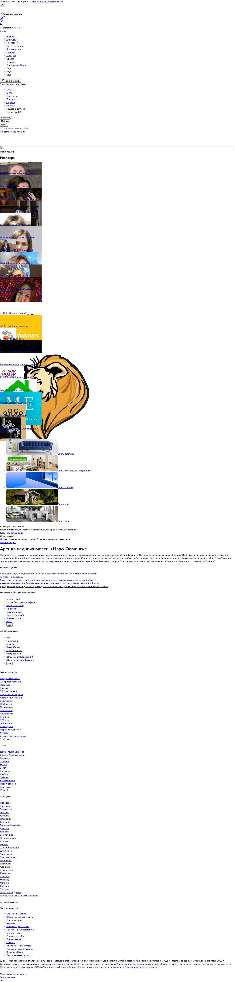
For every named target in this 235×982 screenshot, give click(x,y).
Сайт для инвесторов (17, 955)
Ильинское (5, 818)
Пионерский (6, 707)
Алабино (4, 774)
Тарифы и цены (14, 932)
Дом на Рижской (15, 615)
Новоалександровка (10, 892)
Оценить (10, 102)
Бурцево (4, 831)
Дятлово (4, 828)
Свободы (4, 739)
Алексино (5, 866)
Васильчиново (7, 780)
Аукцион (10, 923)
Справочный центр (16, 913)
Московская (6, 710)
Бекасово (11, 608)
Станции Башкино (9, 847)
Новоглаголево (8, 837)
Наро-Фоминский (9, 908)
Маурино (4, 882)
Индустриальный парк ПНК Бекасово (19, 895)
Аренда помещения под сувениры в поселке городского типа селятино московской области (48, 573)
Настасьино (6, 860)
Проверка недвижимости (19, 948)
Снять (9, 92)
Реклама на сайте (15, 936)
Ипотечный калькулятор (19, 945)
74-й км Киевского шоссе (13, 736)
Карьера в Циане (15, 952)
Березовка (5, 786)
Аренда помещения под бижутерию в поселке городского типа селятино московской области (49, 583)
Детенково (5, 873)
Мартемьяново (8, 857)
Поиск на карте (14, 920)
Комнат (5, 121)
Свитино (4, 761)
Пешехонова (6, 713)
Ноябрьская (6, 703)
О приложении (8, 977)
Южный (4, 790)
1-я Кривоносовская (10, 681)
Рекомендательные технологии (141, 967)
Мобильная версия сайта (13, 973)
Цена (4, 124)
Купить (10, 89)
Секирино (5, 821)
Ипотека (10, 52)
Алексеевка (6, 853)
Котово (3, 764)
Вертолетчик (6, 869)
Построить (12, 99)
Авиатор (10, 643)
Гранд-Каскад (13, 647)
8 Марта (4, 719)
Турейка (4, 844)
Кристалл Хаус (14, 650)
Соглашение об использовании (47, 1)
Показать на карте (9, 131)
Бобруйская (6, 700)
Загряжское (6, 809)
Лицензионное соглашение (131, 963)
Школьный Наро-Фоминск (20, 659)
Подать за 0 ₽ (13, 111)
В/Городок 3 (6, 726)
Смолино (4, 889)
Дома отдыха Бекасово (12, 751)
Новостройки (13, 42)
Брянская (5, 687)
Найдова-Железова (10, 678)
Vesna (9, 621)
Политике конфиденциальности (16, 967)
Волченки (5, 770)
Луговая (4, 732)
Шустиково (6, 850)
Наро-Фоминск (8, 783)
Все (9, 624)
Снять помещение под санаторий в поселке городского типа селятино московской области (48, 579)
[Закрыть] (2, 5)
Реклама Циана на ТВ (17, 926)
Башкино (4, 876)
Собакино (5, 885)
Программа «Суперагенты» (20, 929)
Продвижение (13, 939)
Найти (22, 131)
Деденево (5, 815)
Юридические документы (19, 916)
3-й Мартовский (8, 691)
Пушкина (4, 716)
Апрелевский (13, 599)
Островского (6, 723)
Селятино (5, 758)
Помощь (10, 942)
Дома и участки (14, 45)
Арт (8, 637)
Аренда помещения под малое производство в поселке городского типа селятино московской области (54, 586)
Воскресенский (14, 653)
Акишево (4, 841)
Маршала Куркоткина (11, 729)
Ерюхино (4, 812)
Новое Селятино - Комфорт (20, 602)
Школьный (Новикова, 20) (19, 656)
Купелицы (5, 879)
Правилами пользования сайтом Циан (59, 963)
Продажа (11, 39)
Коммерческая (13, 49)
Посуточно (12, 95)
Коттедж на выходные (11, 576)
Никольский (12, 640)
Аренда (10, 36)
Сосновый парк (14, 611)
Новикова (5, 684)
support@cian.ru (69, 967)
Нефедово (5, 802)
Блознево (5, 805)
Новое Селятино (15, 605)
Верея (3, 767)
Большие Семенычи (10, 825)
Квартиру (6, 117)
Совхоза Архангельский (12, 754)
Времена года (13, 618)
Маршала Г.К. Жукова (11, 694)
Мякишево (5, 863)
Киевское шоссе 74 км (11, 697)
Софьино (4, 777)
